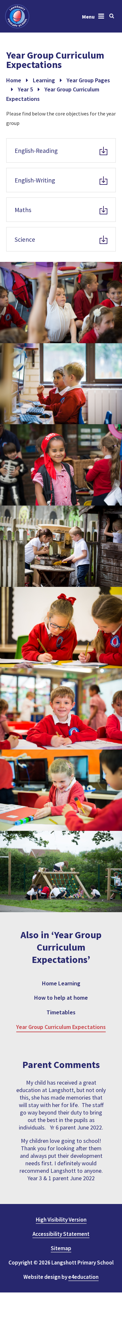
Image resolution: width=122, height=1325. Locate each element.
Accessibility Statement (61, 1233)
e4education (83, 1276)
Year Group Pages (88, 80)
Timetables (61, 1012)
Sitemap (61, 1248)
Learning (44, 80)
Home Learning (61, 983)
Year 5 (25, 89)
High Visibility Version (61, 1219)
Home (13, 80)
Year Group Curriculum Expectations (61, 1027)
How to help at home (61, 997)
